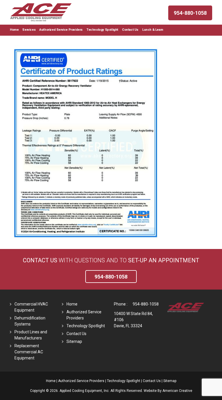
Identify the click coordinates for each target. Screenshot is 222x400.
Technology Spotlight (85, 325)
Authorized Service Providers (81, 381)
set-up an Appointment (163, 260)
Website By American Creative (168, 391)
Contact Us (40, 260)
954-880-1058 (146, 304)
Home (71, 304)
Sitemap (74, 341)
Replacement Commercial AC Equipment (28, 351)
